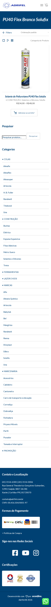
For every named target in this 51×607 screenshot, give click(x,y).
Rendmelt (7, 199)
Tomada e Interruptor (13, 444)
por (30, 596)
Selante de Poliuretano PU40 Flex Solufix (25, 96)
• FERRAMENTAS (10, 272)
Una (5, 212)
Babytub (7, 312)
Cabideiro (7, 384)
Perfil (5, 431)
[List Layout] (8, 40)
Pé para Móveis (10, 424)
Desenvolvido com (17, 596)
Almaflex (7, 172)
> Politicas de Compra (12, 533)
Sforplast (7, 345)
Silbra (6, 351)
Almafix (6, 166)
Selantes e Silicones (30, 100)
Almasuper (8, 179)
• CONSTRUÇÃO (13, 100)
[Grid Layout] (12, 40)
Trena (6, 265)
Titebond (7, 206)
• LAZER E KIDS (9, 278)
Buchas (6, 226)
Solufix (42, 100)
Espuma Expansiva (11, 239)
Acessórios (8, 378)
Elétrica (6, 232)
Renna (6, 338)
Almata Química (10, 298)
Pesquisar (33, 136)
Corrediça (7, 404)
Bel (4, 318)
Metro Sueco (9, 252)
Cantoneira (8, 391)
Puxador (7, 437)
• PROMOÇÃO (9, 450)
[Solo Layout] (3, 40)
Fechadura (8, 418)
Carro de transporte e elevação (17, 398)
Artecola (7, 186)
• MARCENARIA (9, 371)
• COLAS (6, 159)
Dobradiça (8, 411)
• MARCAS (7, 285)
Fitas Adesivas (10, 245)
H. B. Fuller (8, 192)
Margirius (7, 325)
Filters (9, 32)
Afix (5, 292)
